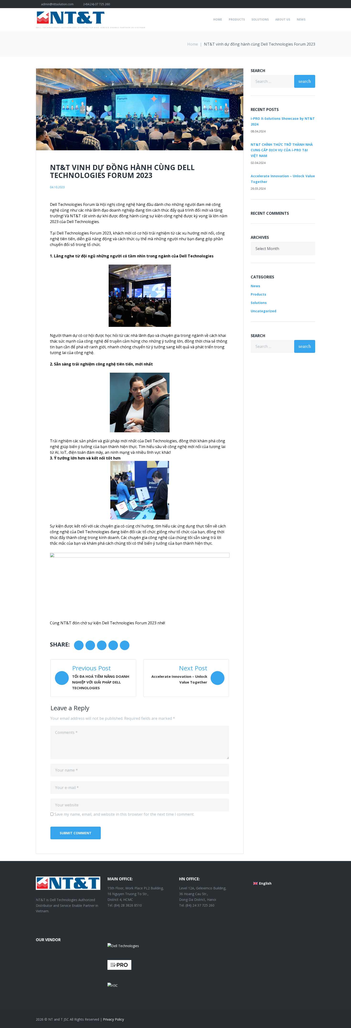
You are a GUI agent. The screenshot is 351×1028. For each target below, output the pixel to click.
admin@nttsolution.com (57, 4)
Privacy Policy (113, 1019)
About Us (282, 19)
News (301, 19)
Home (217, 19)
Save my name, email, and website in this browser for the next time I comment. (124, 814)
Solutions (260, 19)
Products (237, 19)
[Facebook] (313, 4)
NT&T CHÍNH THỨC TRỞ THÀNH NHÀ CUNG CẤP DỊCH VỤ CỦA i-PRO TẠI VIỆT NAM (282, 150)
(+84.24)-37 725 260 (96, 4)
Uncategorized (263, 311)
